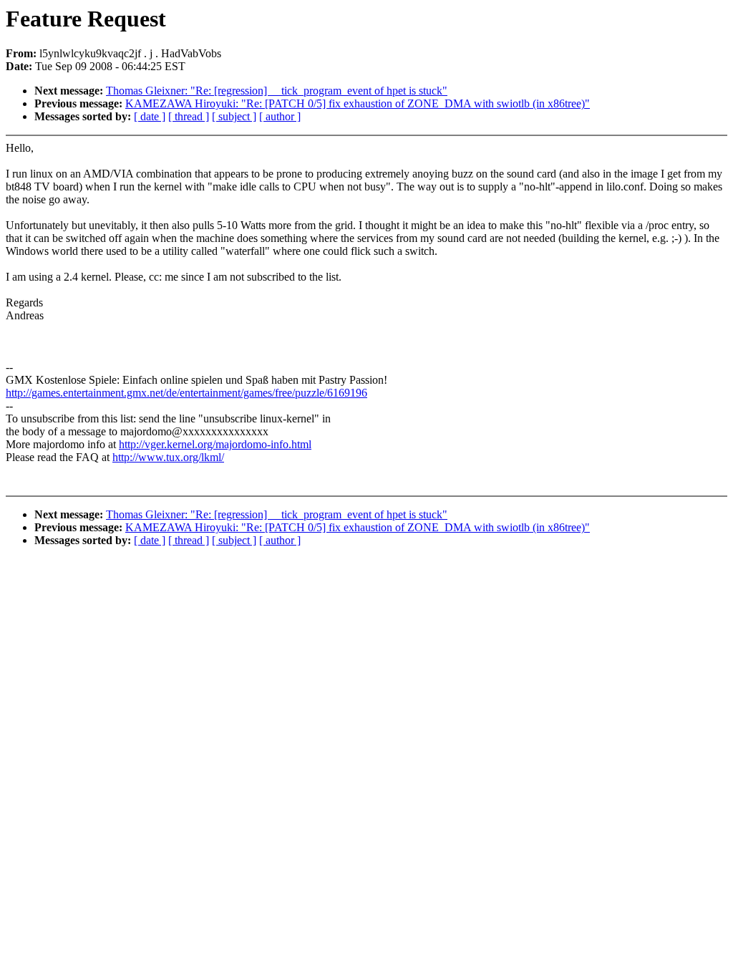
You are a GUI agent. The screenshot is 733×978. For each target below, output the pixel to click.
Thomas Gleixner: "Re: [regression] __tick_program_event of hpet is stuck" (276, 90)
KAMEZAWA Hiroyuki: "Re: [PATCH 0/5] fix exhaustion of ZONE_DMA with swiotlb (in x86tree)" (357, 103)
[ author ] (280, 116)
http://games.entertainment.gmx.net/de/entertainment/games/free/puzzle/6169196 (186, 393)
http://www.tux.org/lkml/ (168, 457)
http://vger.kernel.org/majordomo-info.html (215, 444)
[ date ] (149, 116)
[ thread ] (188, 116)
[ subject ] (234, 116)
